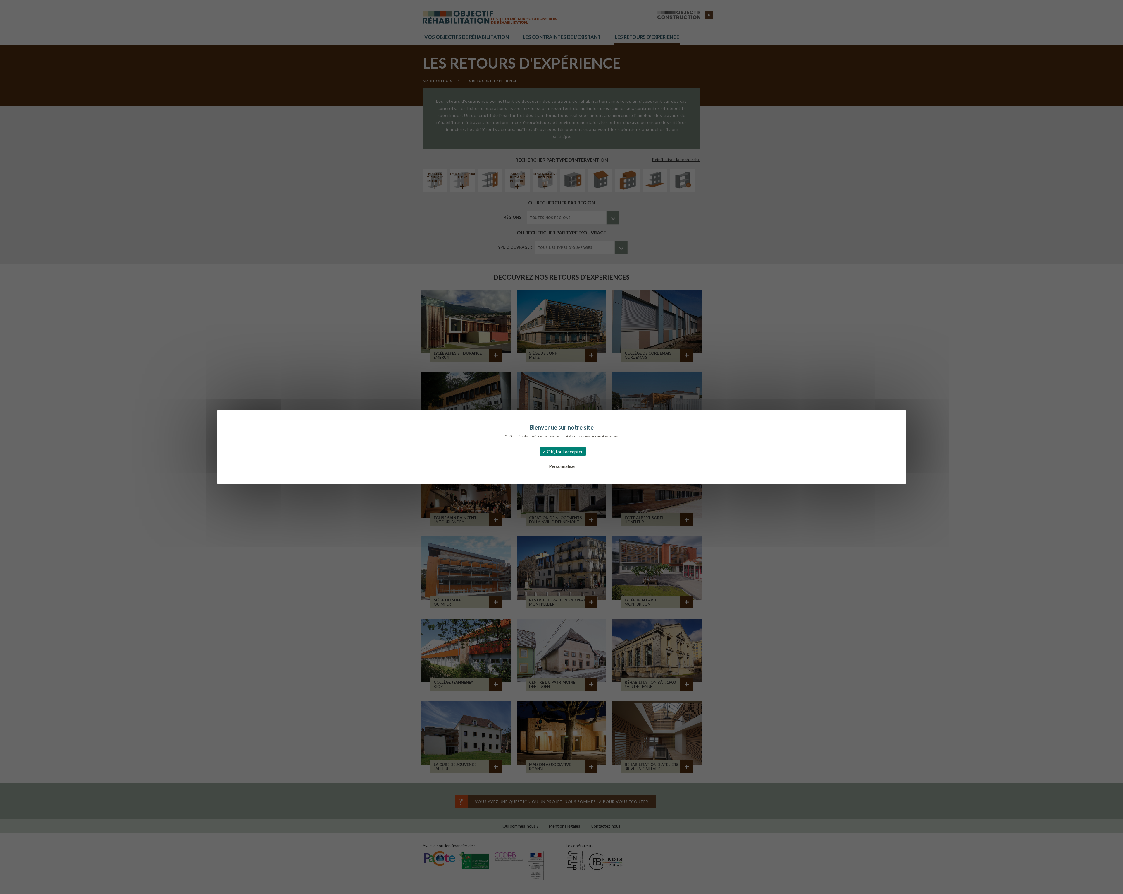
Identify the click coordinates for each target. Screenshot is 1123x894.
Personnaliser (562, 466)
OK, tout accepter (564, 451)
